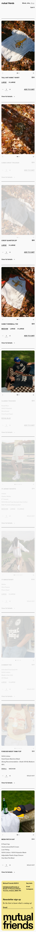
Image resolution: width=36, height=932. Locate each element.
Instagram (29, 889)
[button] (33, 73)
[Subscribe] (32, 907)
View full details (7, 96)
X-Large (12, 82)
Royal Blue (6, 417)
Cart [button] (32, 7)
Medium (4, 329)
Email (28, 886)
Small (4, 769)
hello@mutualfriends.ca (11, 887)
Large (4, 82)
